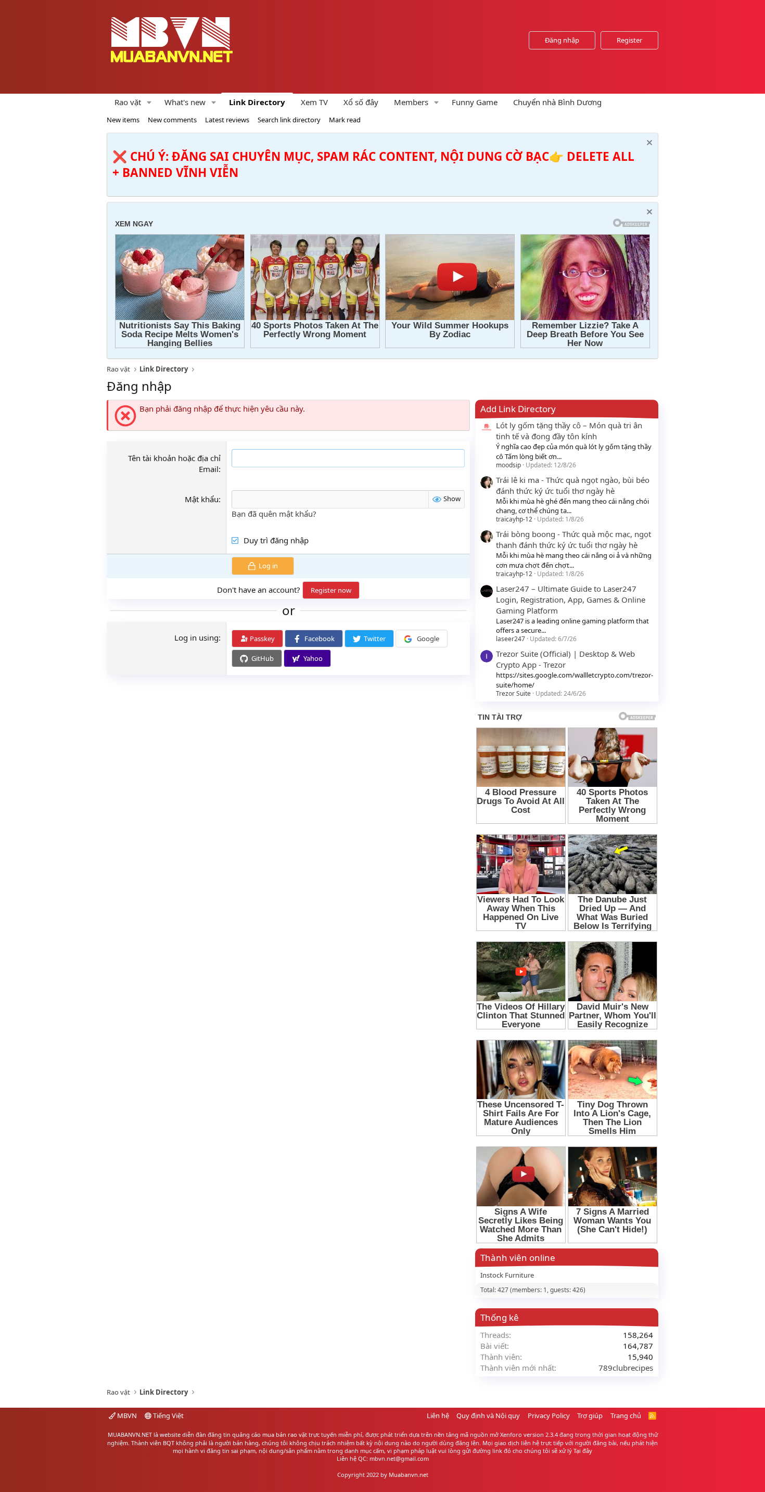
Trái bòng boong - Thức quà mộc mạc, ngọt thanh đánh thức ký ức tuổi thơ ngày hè (573, 539)
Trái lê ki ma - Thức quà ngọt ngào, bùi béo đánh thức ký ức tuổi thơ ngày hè (572, 485)
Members (411, 102)
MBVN (126, 1415)
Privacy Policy (549, 1415)
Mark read (345, 119)
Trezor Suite (513, 693)
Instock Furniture (507, 1275)
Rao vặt (127, 102)
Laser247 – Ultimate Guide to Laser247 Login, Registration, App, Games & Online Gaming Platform (570, 599)
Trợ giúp (590, 1415)
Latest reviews (227, 119)
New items (123, 119)
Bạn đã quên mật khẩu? (274, 513)
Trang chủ (625, 1415)
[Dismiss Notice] (648, 143)
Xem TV (314, 102)
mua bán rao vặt (284, 1434)
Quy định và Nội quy (488, 1415)
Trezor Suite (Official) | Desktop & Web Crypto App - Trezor (565, 659)
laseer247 (510, 638)
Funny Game (475, 102)
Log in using (196, 637)
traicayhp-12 (514, 519)
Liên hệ (438, 1415)
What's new (185, 102)
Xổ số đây (360, 102)
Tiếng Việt (167, 1415)
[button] (149, 102)
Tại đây (582, 1451)
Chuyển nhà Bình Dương (557, 102)
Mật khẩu (202, 499)
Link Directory (257, 102)
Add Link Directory (518, 409)
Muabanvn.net (408, 1474)
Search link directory (289, 119)
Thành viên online (517, 1258)
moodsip (508, 465)
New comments (172, 119)
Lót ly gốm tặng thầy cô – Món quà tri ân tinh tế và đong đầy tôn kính (569, 430)
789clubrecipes (625, 1367)
